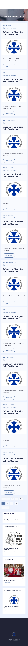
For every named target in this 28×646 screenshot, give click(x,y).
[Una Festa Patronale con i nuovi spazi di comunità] (14, 570)
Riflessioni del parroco (12, 590)
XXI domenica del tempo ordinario (11, 548)
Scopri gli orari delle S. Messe (12, 520)
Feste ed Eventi (9, 559)
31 (16, 503)
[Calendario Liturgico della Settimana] (14, 600)
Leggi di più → (9, 66)
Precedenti (6, 499)
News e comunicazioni (12, 527)
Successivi (5, 508)
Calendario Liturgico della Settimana (13, 33)
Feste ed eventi (7, 582)
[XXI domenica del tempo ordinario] (14, 538)
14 (21, 499)
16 (7, 503)
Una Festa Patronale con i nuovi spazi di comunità (13, 579)
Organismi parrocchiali (10, 28)
